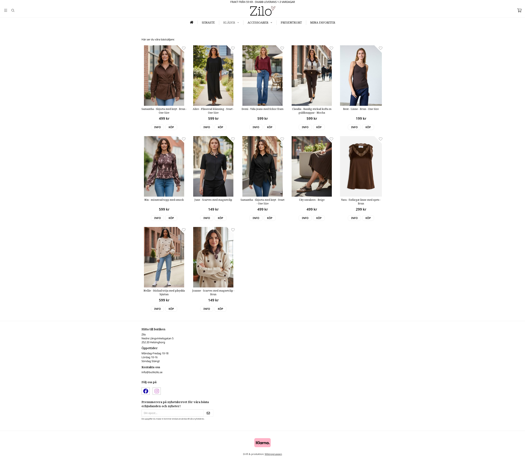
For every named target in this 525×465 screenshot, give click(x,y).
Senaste (208, 22)
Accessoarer (258, 22)
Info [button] (157, 127)
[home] (192, 22)
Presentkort (291, 22)
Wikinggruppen (273, 454)
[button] (171, 127)
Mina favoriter (322, 22)
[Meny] (5, 10)
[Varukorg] (519, 10)
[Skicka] (208, 413)
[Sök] (12, 10)
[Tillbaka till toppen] (377, 459)
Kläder (229, 22)
